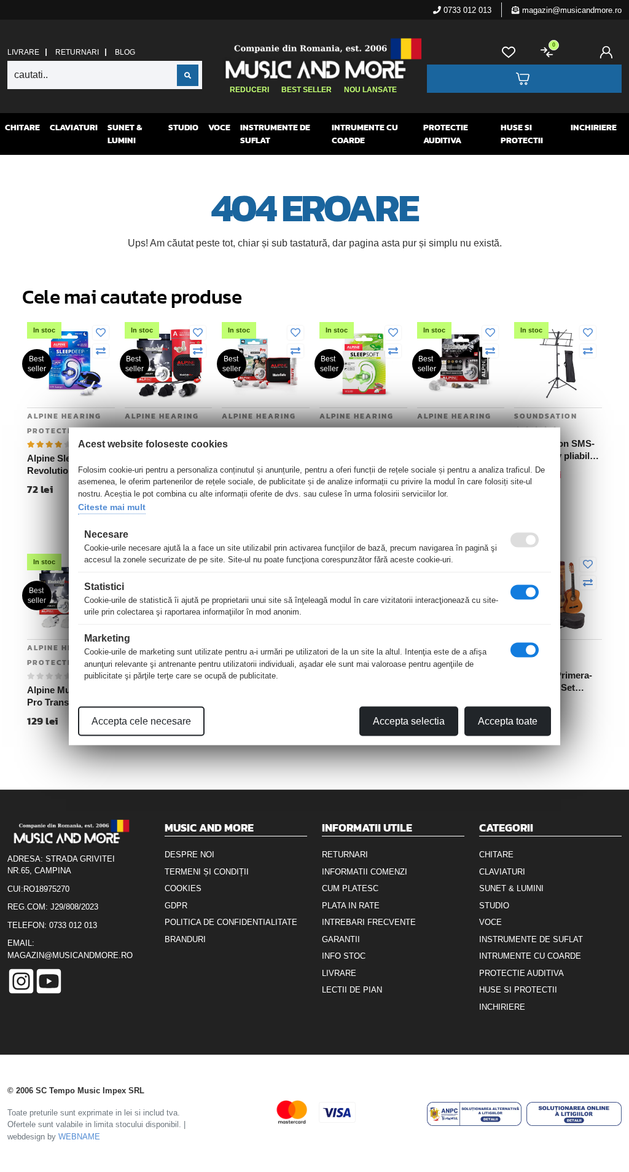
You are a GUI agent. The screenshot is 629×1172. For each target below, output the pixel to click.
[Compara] (101, 351)
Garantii (341, 939)
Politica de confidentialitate (231, 922)
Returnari (77, 52)
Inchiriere (594, 127)
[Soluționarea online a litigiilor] (574, 1113)
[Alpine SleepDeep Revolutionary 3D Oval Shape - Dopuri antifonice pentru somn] (71, 363)
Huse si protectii (522, 134)
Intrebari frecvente (369, 922)
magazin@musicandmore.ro (571, 10)
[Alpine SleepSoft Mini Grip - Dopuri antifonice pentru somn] (363, 363)
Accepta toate (507, 720)
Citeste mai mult (112, 507)
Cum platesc (350, 888)
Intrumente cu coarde (365, 134)
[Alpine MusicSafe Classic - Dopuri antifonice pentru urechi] (461, 363)
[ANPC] (474, 1113)
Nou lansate (370, 89)
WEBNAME (79, 1136)
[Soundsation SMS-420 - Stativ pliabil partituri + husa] (558, 363)
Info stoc (343, 956)
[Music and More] (313, 58)
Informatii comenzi (364, 871)
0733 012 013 (466, 10)
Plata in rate (351, 905)
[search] (187, 75)
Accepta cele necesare (141, 720)
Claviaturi (74, 127)
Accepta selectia (409, 720)
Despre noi (189, 854)
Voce (219, 127)
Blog (125, 52)
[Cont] (609, 52)
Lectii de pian (352, 989)
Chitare (22, 127)
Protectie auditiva (445, 134)
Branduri (185, 939)
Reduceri (249, 89)
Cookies (183, 888)
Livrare (23, 52)
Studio (183, 127)
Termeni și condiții (207, 871)
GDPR (176, 905)
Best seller (306, 89)
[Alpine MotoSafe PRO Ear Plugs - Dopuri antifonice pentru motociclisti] (265, 363)
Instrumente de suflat (275, 134)
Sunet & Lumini (124, 134)
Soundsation (545, 416)
